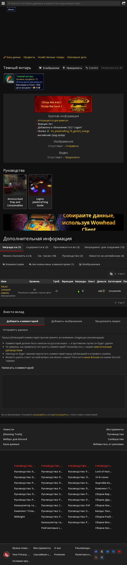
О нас (57, 548)
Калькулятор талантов (25, 505)
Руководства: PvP (79, 505)
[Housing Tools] (12, 434)
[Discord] (96, 551)
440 (100, 291)
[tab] (11, 247)
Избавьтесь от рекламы (108, 444)
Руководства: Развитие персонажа (25, 482)
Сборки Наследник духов (104, 527)
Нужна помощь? (21, 548)
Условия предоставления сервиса (21, 561)
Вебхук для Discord (15, 439)
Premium (59, 554)
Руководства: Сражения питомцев (52, 505)
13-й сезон (101, 477)
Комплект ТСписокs (104, 488)
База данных (14, 57)
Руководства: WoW (25, 465)
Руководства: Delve (25, 477)
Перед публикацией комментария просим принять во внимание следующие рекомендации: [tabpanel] (61, 376)
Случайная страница (42, 554)
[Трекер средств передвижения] (63, 222)
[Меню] (3, 3)
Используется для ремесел (53, 120)
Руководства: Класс (25, 471)
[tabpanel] (63, 288)
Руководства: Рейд (25, 499)
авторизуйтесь (40, 414)
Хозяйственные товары (51, 57)
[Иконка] (9, 79)
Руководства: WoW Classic (79, 465)
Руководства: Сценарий (52, 511)
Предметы (29, 57)
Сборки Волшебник (104, 522)
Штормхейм (115, 291)
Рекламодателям (84, 548)
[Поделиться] (123, 3)
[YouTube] (119, 551)
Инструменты (115, 429)
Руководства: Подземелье (52, 482)
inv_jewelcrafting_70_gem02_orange (69, 131)
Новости (8, 429)
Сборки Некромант (104, 505)
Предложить (72, 157)
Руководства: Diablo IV (104, 465)
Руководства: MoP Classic (52, 465)
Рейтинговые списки (52, 527)
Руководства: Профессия (25, 494)
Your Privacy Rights (21, 554)
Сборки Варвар (104, 494)
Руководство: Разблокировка (79, 471)
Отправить (72, 146)
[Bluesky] (107, 551)
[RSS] (96, 557)
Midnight (19, 516)
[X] (101, 551)
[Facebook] (113, 551)
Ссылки (93, 67)
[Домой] (6, 557)
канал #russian (92, 357)
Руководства (115, 434)
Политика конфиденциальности (84, 554)
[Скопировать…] (111, 273)
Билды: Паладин (104, 511)
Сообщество (116, 439)
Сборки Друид (104, 499)
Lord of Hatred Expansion (104, 471)
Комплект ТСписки (25, 511)
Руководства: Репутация (52, 499)
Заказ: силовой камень (5, 289)
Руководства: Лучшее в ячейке (79, 477)
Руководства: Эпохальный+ (25, 488)
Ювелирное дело (76, 57)
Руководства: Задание (52, 494)
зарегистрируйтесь (60, 414)
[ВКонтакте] (101, 557)
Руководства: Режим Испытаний (52, 516)
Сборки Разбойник (104, 516)
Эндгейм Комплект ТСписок (104, 482)
